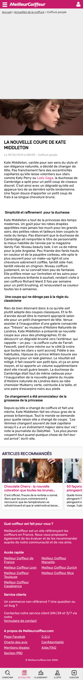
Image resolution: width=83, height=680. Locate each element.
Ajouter (74, 677)
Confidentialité (53, 642)
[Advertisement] (41, 57)
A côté (57, 677)
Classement (40, 677)
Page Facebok (14, 637)
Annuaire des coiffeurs (27, 4)
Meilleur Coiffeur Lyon (20, 567)
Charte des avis (15, 642)
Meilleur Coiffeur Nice (58, 573)
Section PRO (13, 653)
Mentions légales (16, 648)
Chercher (7, 677)
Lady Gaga (45, 178)
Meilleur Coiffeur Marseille (54, 560)
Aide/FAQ (49, 648)
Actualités (24, 677)
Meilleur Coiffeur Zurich (59, 567)
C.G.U (46, 637)
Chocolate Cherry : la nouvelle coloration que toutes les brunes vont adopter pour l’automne (28, 488)
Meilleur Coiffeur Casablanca (16, 584)
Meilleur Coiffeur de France (18, 560)
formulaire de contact (20, 621)
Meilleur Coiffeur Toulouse (16, 575)
